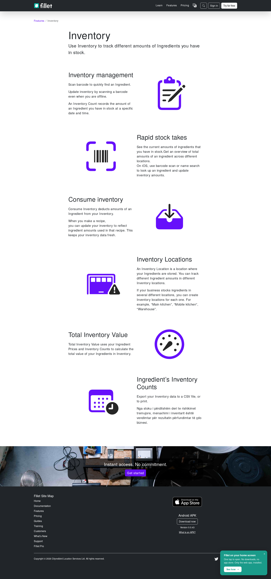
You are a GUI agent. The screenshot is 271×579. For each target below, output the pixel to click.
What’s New (40, 536)
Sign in (214, 5)
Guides (38, 521)
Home (37, 501)
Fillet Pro (39, 546)
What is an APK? (187, 532)
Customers (40, 531)
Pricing (185, 5)
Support (38, 541)
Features (39, 511)
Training (38, 526)
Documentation (42, 506)
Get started (135, 473)
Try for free (229, 5)
